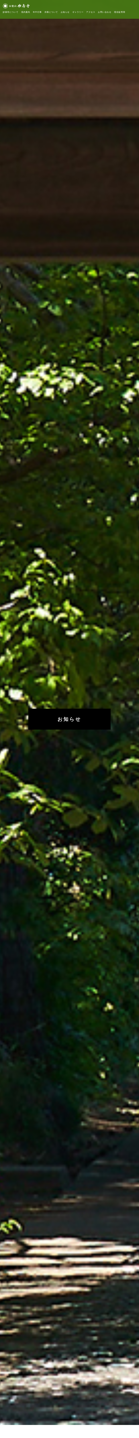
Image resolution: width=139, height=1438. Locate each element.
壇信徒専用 (119, 12)
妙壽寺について (10, 12)
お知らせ (65, 12)
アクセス (90, 12)
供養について (51, 12)
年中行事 (37, 12)
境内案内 (25, 12)
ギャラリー (78, 12)
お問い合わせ (104, 12)
